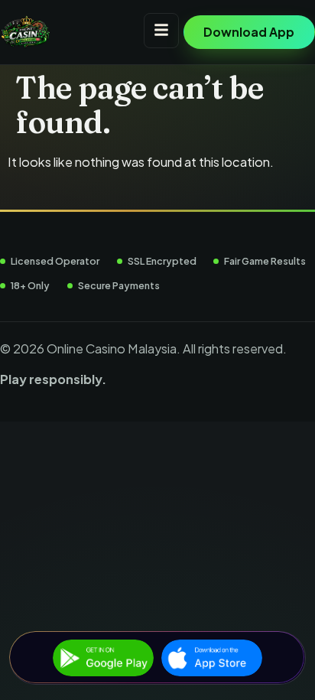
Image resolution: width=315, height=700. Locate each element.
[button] (161, 30)
